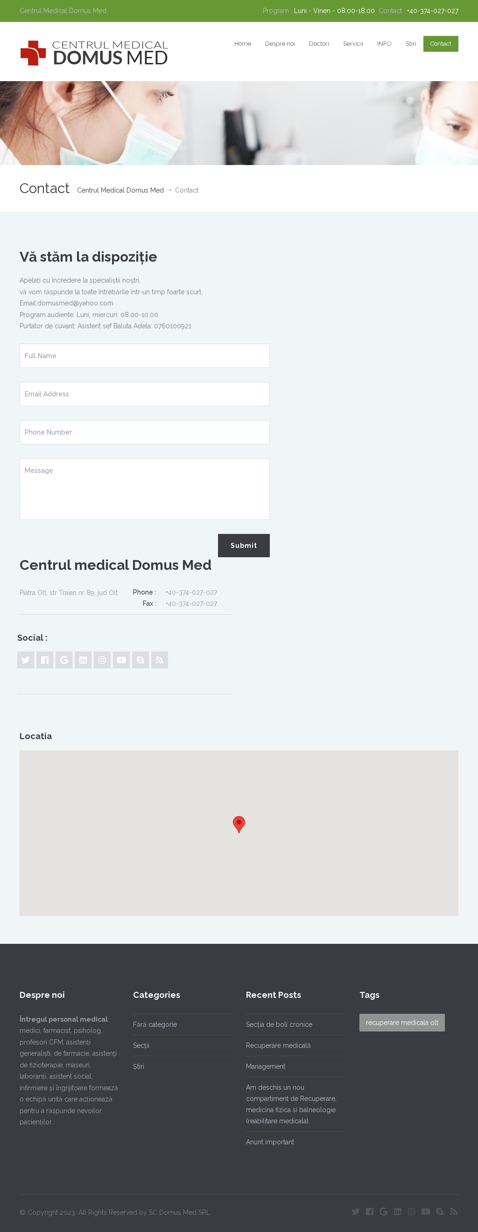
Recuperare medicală (278, 1045)
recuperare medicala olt (402, 1022)
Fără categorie (155, 1024)
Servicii (353, 43)
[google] (64, 659)
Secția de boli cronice (279, 1024)
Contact (440, 43)
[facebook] (44, 659)
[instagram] (102, 659)
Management (265, 1066)
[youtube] (121, 659)
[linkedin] (83, 659)
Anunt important (270, 1142)
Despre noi (280, 43)
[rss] (159, 659)
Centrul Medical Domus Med (120, 190)
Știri (411, 43)
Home (242, 43)
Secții (141, 1045)
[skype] (140, 659)
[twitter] (25, 659)
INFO (384, 43)
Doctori (319, 43)
